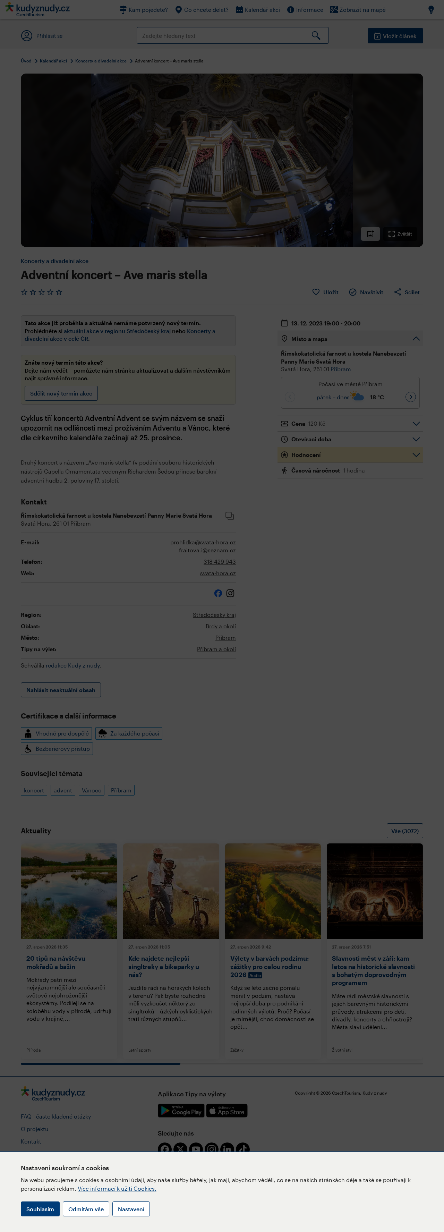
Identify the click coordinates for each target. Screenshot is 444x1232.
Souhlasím (40, 1209)
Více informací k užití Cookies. (117, 1188)
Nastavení (131, 1209)
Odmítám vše (86, 1209)
